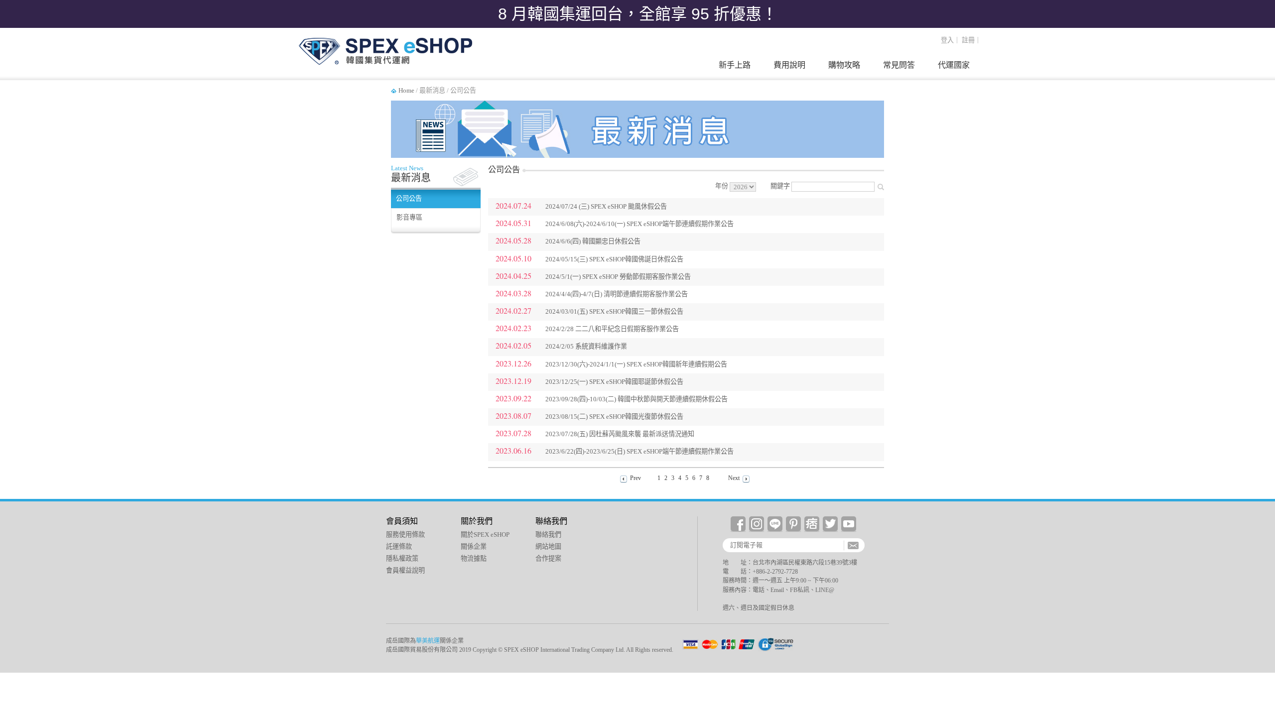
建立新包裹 (1261, 518)
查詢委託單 (1261, 561)
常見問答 (899, 65)
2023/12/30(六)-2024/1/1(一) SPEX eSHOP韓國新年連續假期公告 (636, 364)
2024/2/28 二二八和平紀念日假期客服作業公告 (612, 329)
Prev (635, 478)
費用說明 (789, 65)
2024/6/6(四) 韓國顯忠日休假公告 (592, 241)
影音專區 (409, 217)
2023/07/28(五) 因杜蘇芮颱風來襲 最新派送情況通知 (619, 434)
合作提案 (548, 558)
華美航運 (428, 640)
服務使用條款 (405, 534)
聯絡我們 (548, 534)
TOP (1261, 630)
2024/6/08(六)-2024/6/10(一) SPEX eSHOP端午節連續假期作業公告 (639, 224)
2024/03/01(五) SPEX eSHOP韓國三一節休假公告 (614, 311)
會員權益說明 (405, 570)
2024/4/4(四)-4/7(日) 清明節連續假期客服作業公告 (616, 294)
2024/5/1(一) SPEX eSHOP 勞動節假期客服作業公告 (618, 276)
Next (734, 478)
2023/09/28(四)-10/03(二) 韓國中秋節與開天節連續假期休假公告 (636, 399)
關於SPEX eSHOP (485, 534)
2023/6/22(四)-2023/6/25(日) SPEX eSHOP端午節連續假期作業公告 (639, 451)
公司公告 (409, 198)
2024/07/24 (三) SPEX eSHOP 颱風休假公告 (606, 206)
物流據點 (474, 558)
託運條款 (399, 546)
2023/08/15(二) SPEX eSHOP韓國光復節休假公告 (614, 416)
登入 (947, 40)
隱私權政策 (402, 558)
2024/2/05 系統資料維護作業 (586, 346)
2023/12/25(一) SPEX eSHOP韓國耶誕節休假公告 (614, 381)
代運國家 (954, 65)
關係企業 (474, 546)
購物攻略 (844, 65)
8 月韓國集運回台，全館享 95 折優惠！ (637, 14)
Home (406, 90)
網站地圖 (548, 546)
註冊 (968, 40)
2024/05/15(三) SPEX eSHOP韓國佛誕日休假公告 (614, 259)
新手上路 (735, 65)
